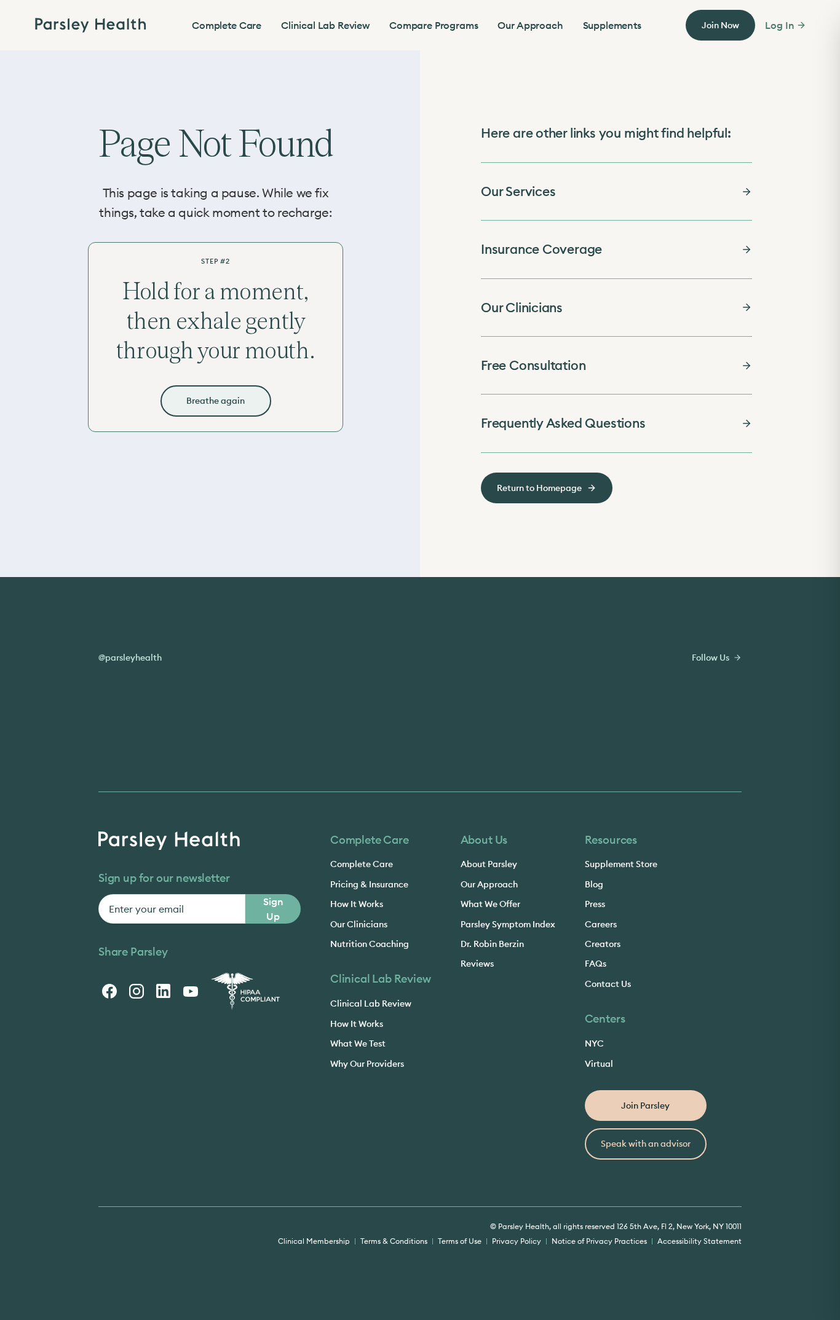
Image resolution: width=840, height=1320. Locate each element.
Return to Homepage (539, 487)
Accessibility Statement (699, 1241)
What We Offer (490, 903)
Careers (601, 924)
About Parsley (489, 864)
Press (595, 903)
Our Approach (530, 25)
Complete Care (226, 25)
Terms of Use (459, 1241)
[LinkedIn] (163, 991)
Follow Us (710, 657)
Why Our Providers (367, 1063)
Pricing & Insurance (369, 884)
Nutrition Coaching (369, 943)
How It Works (356, 903)
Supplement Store (621, 864)
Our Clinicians (358, 924)
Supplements (612, 25)
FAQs (595, 963)
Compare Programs (433, 25)
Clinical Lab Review (325, 25)
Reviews (477, 963)
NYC (594, 1043)
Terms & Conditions (393, 1241)
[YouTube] (191, 991)
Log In (779, 25)
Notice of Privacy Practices (599, 1241)
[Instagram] (136, 991)
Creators (602, 943)
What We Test (358, 1043)
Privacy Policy (516, 1241)
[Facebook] (109, 991)
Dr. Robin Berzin (492, 943)
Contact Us (608, 983)
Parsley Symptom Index (508, 924)
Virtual (599, 1063)
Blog (594, 884)
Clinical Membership (314, 1241)
